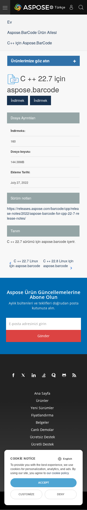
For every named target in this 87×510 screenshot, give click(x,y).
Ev (9, 22)
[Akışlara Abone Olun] (74, 375)
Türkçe (59, 7)
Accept (43, 482)
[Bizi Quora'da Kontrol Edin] (54, 375)
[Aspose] (32, 7)
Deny (60, 494)
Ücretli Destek (42, 444)
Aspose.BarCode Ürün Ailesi (32, 32)
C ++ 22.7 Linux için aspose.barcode (24, 263)
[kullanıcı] (71, 7)
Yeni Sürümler (42, 408)
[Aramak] (81, 7)
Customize (26, 494)
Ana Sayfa (42, 393)
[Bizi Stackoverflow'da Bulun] (44, 375)
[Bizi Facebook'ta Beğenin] (13, 375)
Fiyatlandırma (42, 415)
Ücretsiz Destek (42, 437)
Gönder (43, 336)
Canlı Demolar (42, 429)
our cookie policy (58, 473)
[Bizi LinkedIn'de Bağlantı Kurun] (34, 375)
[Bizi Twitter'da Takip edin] (24, 375)
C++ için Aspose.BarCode (29, 43)
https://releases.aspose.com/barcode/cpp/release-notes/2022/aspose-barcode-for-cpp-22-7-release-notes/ (43, 213)
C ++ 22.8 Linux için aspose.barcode (58, 263)
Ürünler (42, 400)
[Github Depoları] (64, 375)
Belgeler (42, 422)
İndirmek (17, 100)
